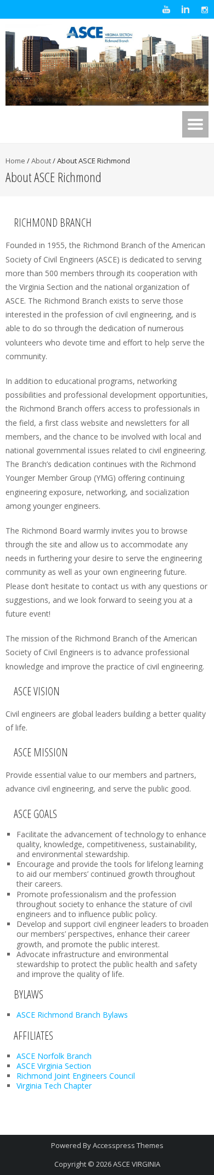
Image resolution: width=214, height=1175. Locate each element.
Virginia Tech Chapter (54, 1085)
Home (15, 161)
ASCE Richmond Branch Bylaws (72, 1014)
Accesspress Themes (128, 1145)
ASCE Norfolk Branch (54, 1056)
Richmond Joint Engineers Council (75, 1075)
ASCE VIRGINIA (136, 1164)
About (41, 161)
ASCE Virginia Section (53, 1066)
